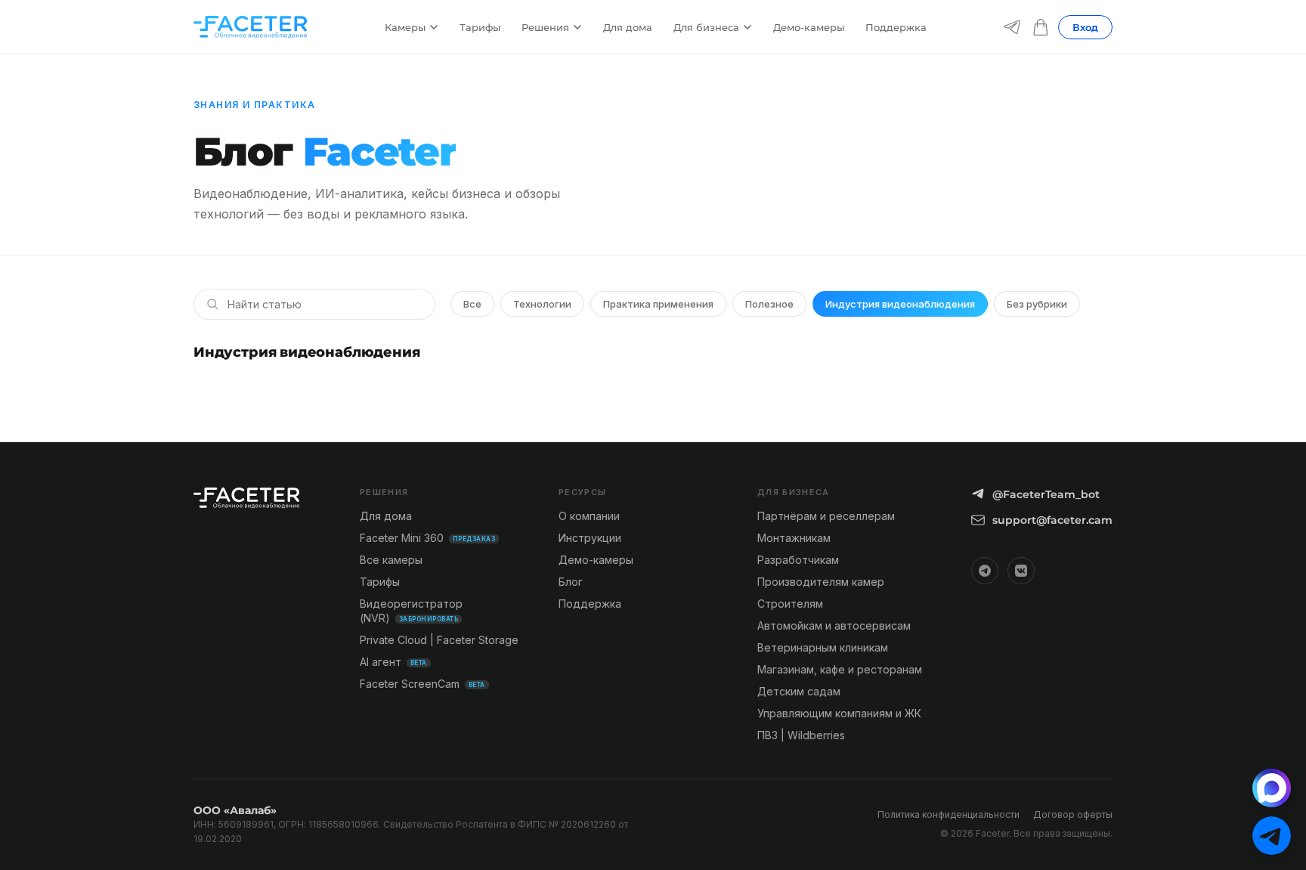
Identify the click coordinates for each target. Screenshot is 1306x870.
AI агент (393, 661)
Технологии (542, 304)
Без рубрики (1037, 304)
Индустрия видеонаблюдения (900, 304)
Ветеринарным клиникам (822, 647)
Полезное (769, 304)
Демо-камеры (808, 27)
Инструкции (590, 537)
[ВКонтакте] (1021, 570)
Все (472, 304)
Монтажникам (794, 537)
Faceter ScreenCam (422, 683)
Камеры (405, 27)
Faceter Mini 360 (427, 537)
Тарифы (480, 27)
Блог (571, 581)
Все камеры (391, 559)
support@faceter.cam (1052, 520)
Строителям (790, 603)
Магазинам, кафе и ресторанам (839, 669)
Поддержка (896, 27)
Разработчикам (798, 559)
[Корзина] (1040, 27)
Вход (1085, 27)
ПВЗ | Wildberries (801, 735)
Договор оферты (1073, 814)
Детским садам (798, 691)
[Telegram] (1012, 27)
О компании (589, 515)
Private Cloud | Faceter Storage (439, 639)
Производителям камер (820, 581)
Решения (545, 27)
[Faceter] (250, 27)
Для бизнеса (706, 27)
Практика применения (658, 304)
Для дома (627, 27)
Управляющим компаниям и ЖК (839, 713)
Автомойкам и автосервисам (834, 625)
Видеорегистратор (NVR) (411, 610)
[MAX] (1271, 788)
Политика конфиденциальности (948, 814)
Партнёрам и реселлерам (826, 515)
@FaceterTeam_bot (1046, 494)
